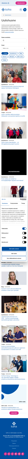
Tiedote (4, 60)
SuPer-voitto (20, 56)
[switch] (24, 233)
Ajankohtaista (8, 15)
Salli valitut (14, 253)
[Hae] (21, 9)
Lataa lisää (14, 413)
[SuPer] (6, 9)
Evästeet (14, 448)
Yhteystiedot (14, 441)
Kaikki (5, 53)
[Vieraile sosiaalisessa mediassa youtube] (16, 454)
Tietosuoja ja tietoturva (14, 446)
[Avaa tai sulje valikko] (25, 9)
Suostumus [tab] (5, 203)
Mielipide (12, 56)
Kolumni (5, 56)
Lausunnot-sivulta (9, 32)
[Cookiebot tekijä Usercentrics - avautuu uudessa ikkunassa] (20, 199)
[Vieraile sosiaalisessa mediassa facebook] (5, 454)
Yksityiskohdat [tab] (14, 203)
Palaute (14, 443)
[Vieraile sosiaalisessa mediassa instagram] (9, 454)
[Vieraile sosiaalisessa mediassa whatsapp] (22, 454)
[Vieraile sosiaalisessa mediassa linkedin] (12, 454)
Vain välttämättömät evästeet (14, 258)
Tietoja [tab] (23, 203)
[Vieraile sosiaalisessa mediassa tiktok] (19, 454)
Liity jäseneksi (21, 3)
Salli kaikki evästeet (14, 248)
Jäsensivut (4, 3)
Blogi (21, 53)
